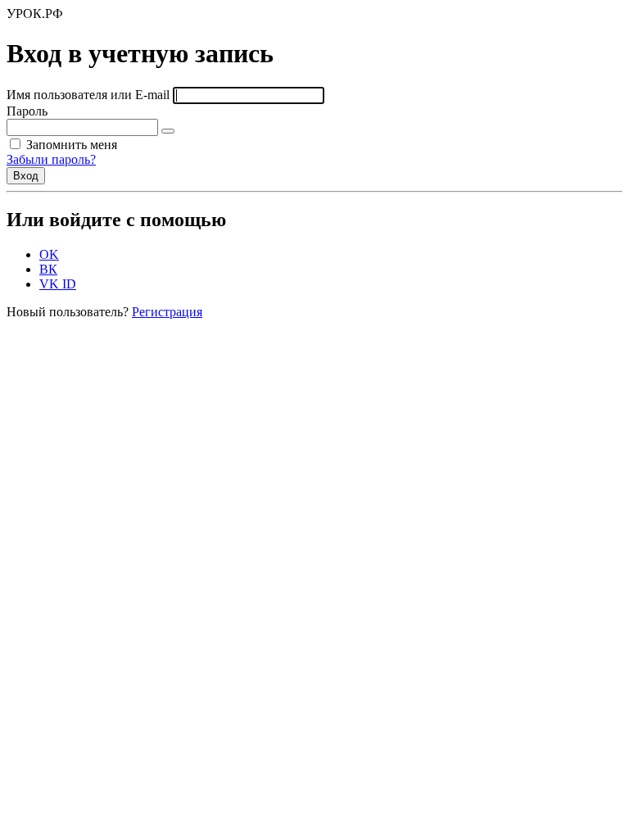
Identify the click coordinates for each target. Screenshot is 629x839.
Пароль (27, 111)
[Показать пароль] (167, 131)
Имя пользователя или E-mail (88, 95)
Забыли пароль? (51, 159)
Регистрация (167, 312)
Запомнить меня (70, 145)
